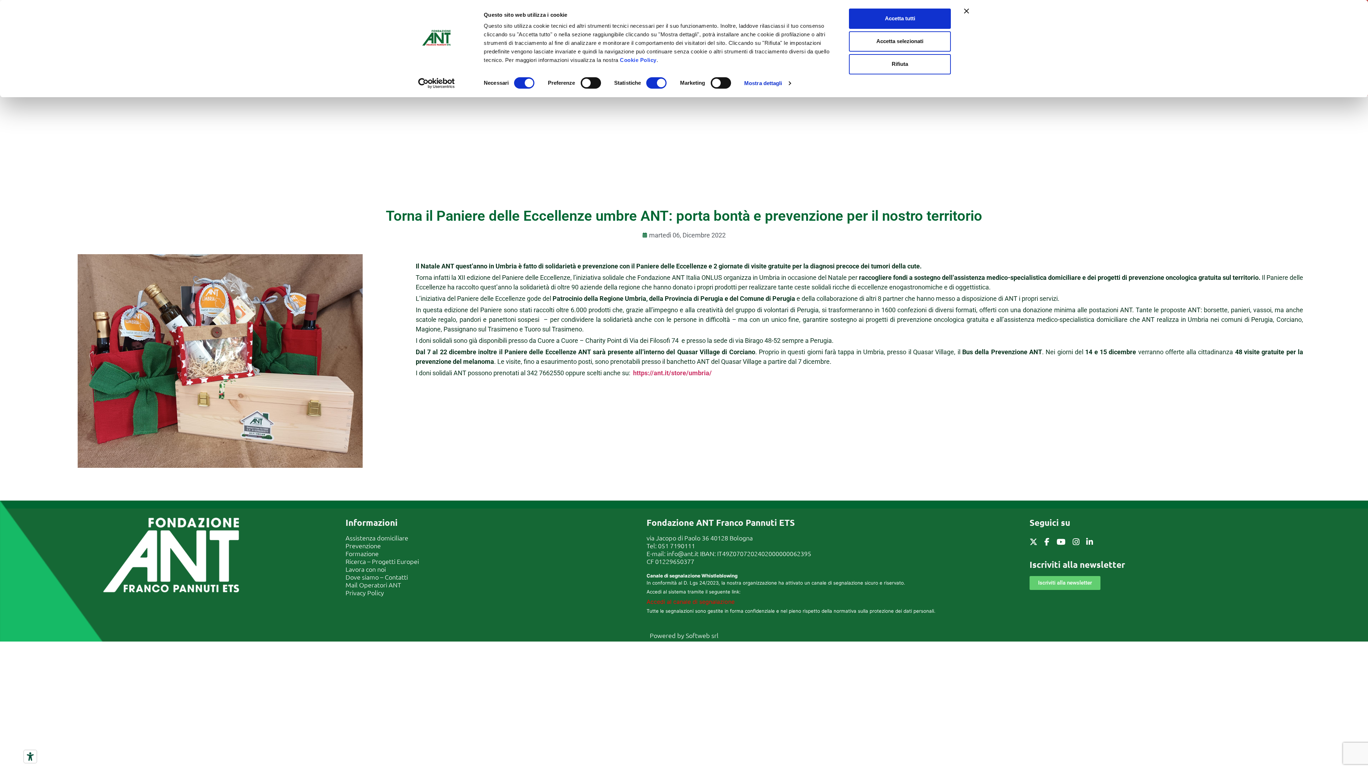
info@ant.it (683, 553)
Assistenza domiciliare (377, 538)
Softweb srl (702, 635)
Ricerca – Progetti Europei (382, 561)
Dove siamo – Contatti (377, 577)
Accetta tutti (900, 18)
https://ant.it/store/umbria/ (672, 373)
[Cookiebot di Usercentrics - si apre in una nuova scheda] (436, 83)
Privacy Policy (365, 592)
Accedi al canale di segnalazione (691, 601)
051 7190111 (676, 546)
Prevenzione (363, 546)
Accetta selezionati (899, 41)
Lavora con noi (366, 569)
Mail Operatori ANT (373, 585)
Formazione (362, 553)
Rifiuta (900, 64)
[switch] (591, 83)
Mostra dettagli (763, 83)
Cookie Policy (638, 60)
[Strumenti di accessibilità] (30, 756)
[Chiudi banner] (966, 11)
